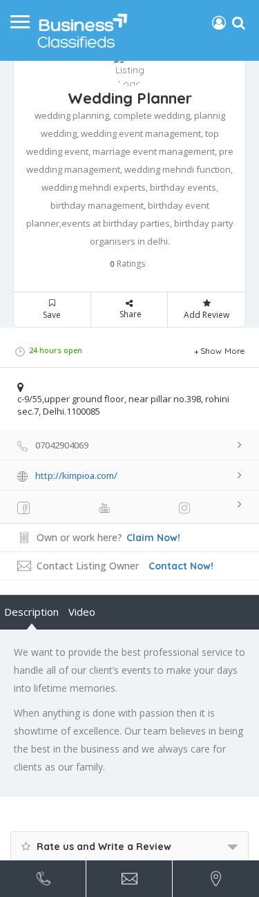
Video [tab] (81, 612)
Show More (222, 351)
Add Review (206, 315)
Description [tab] (31, 612)
